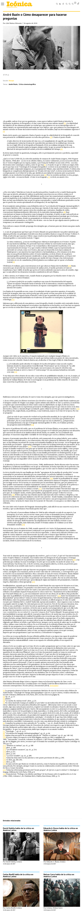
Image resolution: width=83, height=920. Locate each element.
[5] (45, 165)
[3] (51, 137)
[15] (29, 446)
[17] (40, 488)
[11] (13, 299)
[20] (74, 560)
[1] (65, 123)
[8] (64, 212)
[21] (33, 582)
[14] (32, 425)
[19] (23, 524)
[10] (69, 266)
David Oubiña (11, 862)
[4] (61, 149)
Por (4, 862)
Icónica (19, 862)
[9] (14, 262)
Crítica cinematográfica (27, 84)
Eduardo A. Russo (53, 862)
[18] (13, 495)
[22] (59, 596)
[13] (78, 409)
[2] (4, 131)
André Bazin (13, 84)
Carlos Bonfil (10, 908)
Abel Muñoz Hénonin (14, 23)
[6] (45, 175)
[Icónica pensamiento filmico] (19, 4)
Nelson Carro (57, 908)
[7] (49, 177)
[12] (15, 372)
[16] (51, 478)
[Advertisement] (41, 105)
